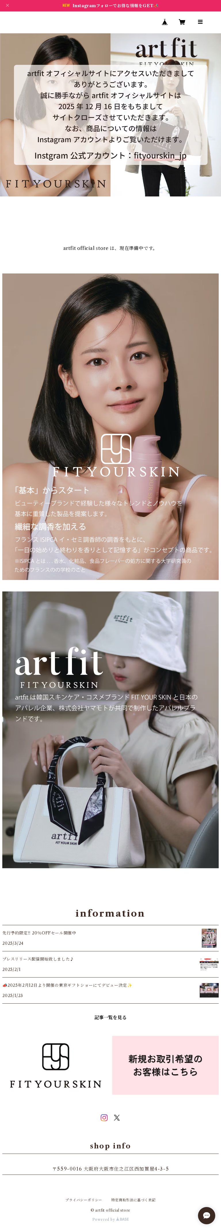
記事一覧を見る (110, 1017)
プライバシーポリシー (83, 1200)
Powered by (104, 1219)
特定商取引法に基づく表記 (133, 1200)
